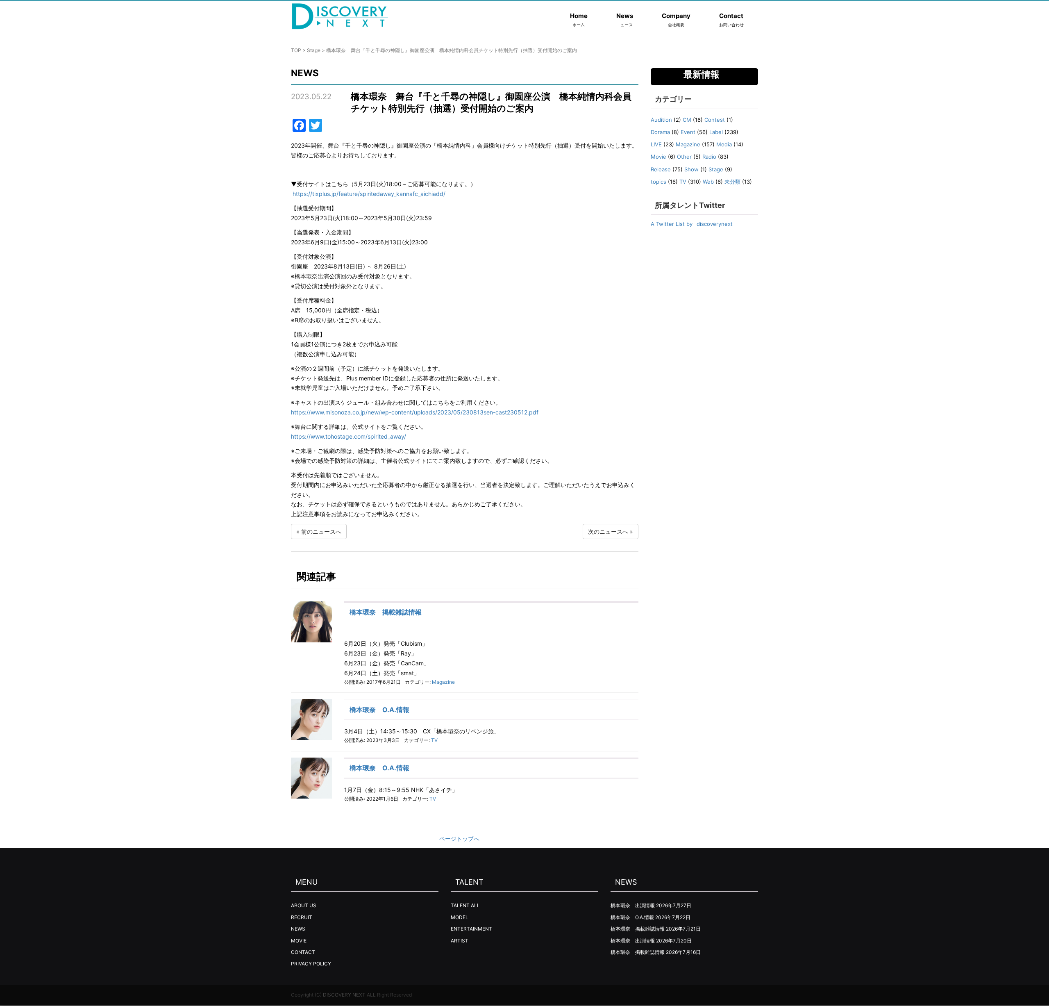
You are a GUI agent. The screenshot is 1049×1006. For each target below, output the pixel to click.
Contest (714, 119)
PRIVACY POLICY (311, 963)
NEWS (298, 929)
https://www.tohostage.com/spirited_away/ (348, 436)
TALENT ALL (465, 905)
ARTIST (459, 941)
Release (661, 169)
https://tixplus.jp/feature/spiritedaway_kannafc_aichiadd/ (369, 193)
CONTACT (303, 952)
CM (687, 119)
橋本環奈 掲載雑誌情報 (386, 612)
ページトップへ (459, 838)
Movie (658, 156)
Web (708, 181)
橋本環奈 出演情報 (633, 905)
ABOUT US (303, 905)
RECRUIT (301, 917)
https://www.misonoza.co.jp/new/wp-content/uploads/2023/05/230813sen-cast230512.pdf (414, 412)
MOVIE (299, 941)
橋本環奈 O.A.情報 (379, 710)
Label (716, 132)
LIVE (656, 144)
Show (691, 169)
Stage (313, 50)
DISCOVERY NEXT (344, 995)
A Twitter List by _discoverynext (692, 224)
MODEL (459, 917)
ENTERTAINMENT (471, 929)
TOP (296, 50)
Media (724, 144)
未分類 (732, 181)
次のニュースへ (608, 531)
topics (658, 181)
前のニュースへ (321, 531)
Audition (661, 119)
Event (688, 132)
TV (434, 740)
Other (684, 156)
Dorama (660, 132)
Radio (709, 156)
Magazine (443, 682)
